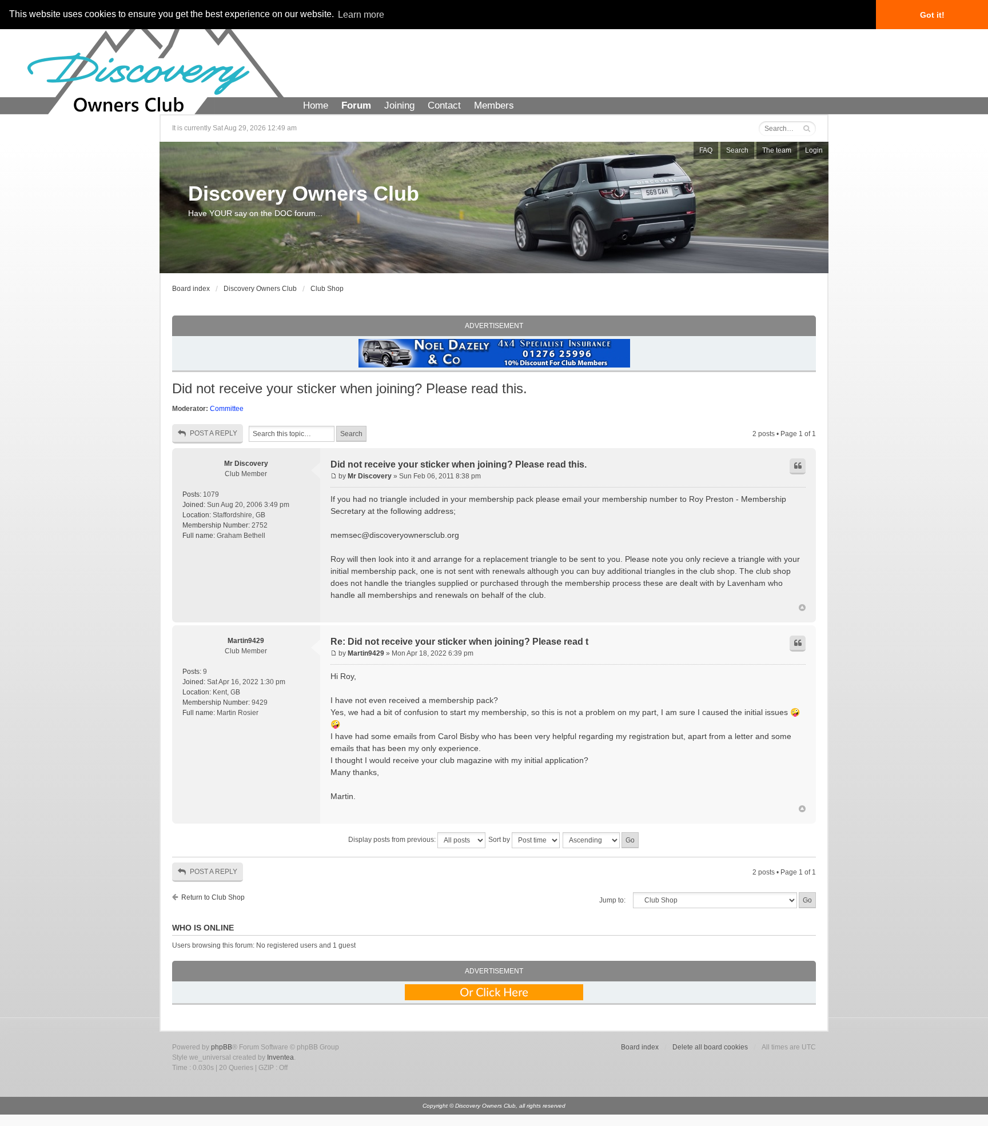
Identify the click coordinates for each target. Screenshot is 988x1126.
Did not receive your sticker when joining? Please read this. (349, 388)
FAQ (705, 150)
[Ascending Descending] (601, 840)
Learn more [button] (361, 14)
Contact (444, 105)
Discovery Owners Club (303, 193)
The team (776, 150)
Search (737, 150)
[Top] (802, 608)
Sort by (500, 840)
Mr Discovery (246, 464)
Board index (191, 289)
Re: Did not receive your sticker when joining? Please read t (459, 641)
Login (814, 150)
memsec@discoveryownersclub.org (394, 535)
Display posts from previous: (392, 840)
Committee (227, 409)
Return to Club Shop (213, 897)
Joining (399, 105)
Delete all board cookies (710, 1047)
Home (315, 105)
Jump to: (612, 900)
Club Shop (327, 289)
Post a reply (213, 433)
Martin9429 (246, 641)
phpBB (221, 1047)
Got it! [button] (932, 14)
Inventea (280, 1057)
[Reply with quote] (798, 466)
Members (494, 105)
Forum (356, 105)
